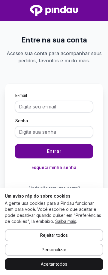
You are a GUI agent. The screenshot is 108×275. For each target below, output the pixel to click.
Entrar (54, 151)
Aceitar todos (54, 264)
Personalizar (54, 249)
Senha (21, 120)
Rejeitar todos (54, 235)
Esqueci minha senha (54, 167)
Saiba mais (65, 221)
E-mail (21, 95)
